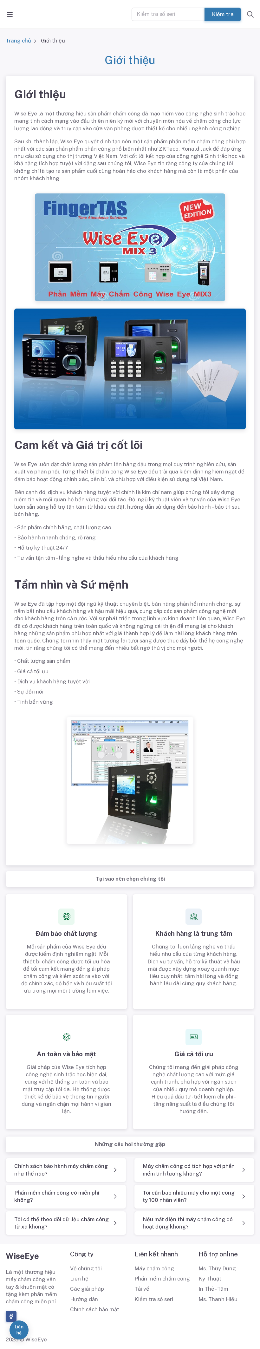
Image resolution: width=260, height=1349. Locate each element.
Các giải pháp (87, 1289)
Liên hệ (79, 1278)
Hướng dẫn (84, 1299)
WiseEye (22, 1256)
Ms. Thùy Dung (217, 1268)
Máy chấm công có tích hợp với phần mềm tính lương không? (189, 1169)
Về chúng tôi (86, 1268)
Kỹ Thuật (209, 1278)
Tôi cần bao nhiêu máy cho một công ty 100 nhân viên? (189, 1196)
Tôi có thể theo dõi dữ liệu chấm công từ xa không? (61, 1223)
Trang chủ (18, 40)
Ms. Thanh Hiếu (217, 1299)
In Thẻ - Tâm (213, 1289)
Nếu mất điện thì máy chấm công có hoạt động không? (188, 1223)
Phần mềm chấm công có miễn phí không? (56, 1196)
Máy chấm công (154, 1268)
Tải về (141, 1289)
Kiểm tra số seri (153, 1299)
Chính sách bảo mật (94, 1309)
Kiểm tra (223, 14)
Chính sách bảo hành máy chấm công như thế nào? (61, 1169)
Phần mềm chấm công (162, 1278)
